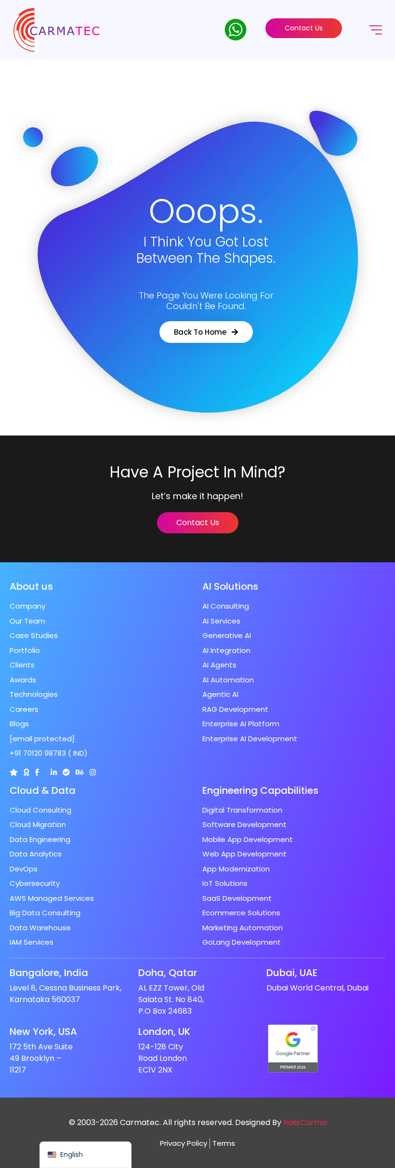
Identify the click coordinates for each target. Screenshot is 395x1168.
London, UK (164, 1031)
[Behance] (80, 772)
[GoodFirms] (26, 772)
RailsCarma (305, 1122)
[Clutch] (14, 772)
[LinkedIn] (54, 772)
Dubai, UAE (291, 972)
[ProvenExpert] (66, 772)
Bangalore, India (49, 972)
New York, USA (43, 1031)
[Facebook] (37, 772)
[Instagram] (93, 772)
